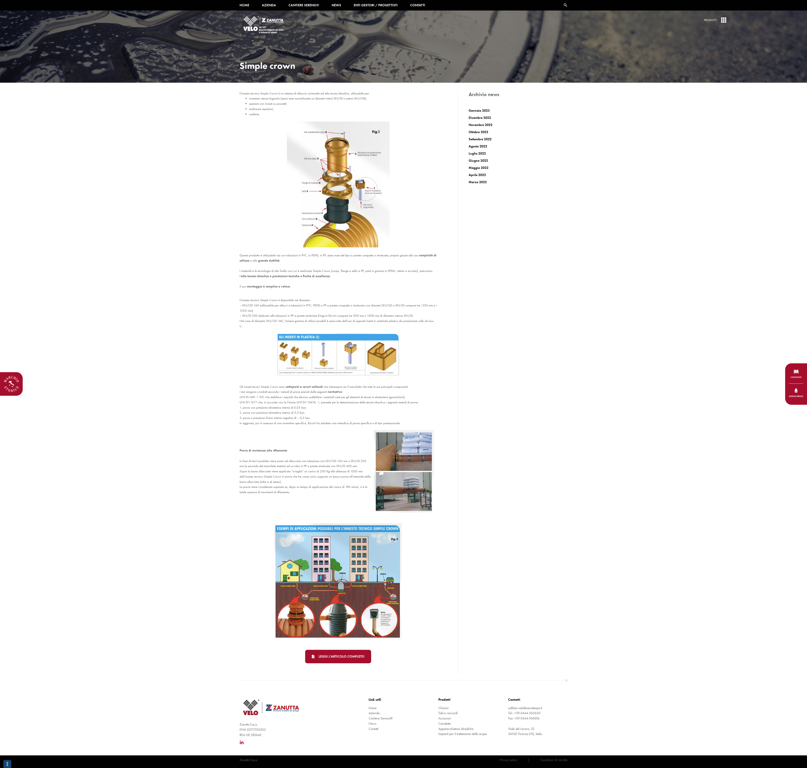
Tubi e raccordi (448, 713)
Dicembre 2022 (480, 117)
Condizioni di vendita (553, 760)
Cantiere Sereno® (381, 718)
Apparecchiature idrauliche (455, 729)
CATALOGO (796, 377)
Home (244, 5)
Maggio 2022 (478, 168)
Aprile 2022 (477, 175)
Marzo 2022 (478, 182)
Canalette (444, 723)
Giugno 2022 (478, 160)
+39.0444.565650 (527, 713)
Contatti (417, 5)
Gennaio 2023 (479, 110)
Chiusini (443, 708)
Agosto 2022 (478, 146)
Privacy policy (508, 760)
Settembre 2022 (480, 139)
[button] (565, 5)
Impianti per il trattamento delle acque (462, 734)
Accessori (444, 718)
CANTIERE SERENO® (304, 5)
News (336, 5)
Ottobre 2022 (478, 132)
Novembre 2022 (480, 125)
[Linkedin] (242, 742)
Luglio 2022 (477, 153)
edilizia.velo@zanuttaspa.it (525, 708)
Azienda (269, 5)
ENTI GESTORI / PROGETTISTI (376, 5)
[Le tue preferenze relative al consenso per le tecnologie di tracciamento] (7, 764)
